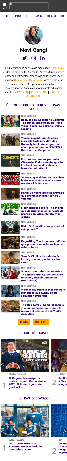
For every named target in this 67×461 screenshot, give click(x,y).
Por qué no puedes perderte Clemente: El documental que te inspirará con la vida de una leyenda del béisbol (42, 163)
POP (7, 16)
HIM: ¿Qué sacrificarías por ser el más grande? (42, 227)
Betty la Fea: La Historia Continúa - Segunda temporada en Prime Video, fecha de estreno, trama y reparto (42, 124)
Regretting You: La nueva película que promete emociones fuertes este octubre (43, 244)
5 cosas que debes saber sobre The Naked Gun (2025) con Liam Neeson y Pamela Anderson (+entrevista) (42, 276)
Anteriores (41, 322)
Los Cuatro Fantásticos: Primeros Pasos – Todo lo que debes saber (25, 446)
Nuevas (24, 322)
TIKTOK (54, 92)
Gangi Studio (56, 68)
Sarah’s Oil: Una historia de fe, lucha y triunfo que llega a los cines (40, 259)
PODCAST (51, 16)
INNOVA (17, 16)
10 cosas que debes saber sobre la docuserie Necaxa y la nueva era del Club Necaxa (42, 180)
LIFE (27, 16)
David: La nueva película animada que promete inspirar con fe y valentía (42, 196)
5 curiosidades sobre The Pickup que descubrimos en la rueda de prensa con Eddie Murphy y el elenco (42, 212)
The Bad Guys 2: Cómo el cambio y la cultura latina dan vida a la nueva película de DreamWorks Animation (42, 309)
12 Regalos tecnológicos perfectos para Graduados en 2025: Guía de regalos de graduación (28, 382)
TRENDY (38, 16)
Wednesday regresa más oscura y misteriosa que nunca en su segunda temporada (43, 293)
